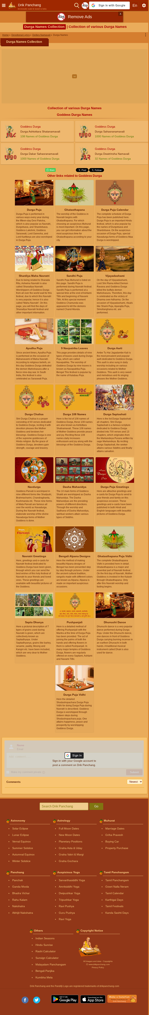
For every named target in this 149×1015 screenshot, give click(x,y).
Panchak (17, 880)
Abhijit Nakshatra (22, 912)
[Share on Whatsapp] (50, 170)
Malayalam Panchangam (51, 964)
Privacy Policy (98, 967)
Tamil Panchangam (117, 880)
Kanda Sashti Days (117, 912)
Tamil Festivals (114, 906)
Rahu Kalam (19, 899)
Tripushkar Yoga (69, 899)
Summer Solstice (22, 848)
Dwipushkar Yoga (69, 893)
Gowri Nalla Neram (117, 886)
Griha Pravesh (114, 834)
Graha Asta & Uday (70, 848)
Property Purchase (116, 848)
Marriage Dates (114, 828)
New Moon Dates (69, 834)
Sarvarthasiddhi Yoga (72, 880)
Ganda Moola (20, 886)
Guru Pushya (67, 912)
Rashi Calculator (46, 951)
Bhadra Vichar (21, 893)
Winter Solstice (21, 861)
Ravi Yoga (65, 919)
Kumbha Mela (44, 977)
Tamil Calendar (114, 893)
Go (96, 806)
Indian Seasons (45, 938)
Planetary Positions (70, 841)
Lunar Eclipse (20, 834)
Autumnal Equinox (23, 854)
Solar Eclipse (20, 828)
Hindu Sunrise (44, 944)
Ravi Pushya (66, 906)
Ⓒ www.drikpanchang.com (98, 964)
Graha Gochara (68, 861)
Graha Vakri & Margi (71, 854)
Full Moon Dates (69, 828)
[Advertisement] (74, 76)
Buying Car (112, 841)
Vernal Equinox (21, 841)
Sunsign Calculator (47, 957)
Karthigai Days (114, 899)
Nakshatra (18, 906)
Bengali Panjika (45, 970)
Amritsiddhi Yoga (69, 886)
